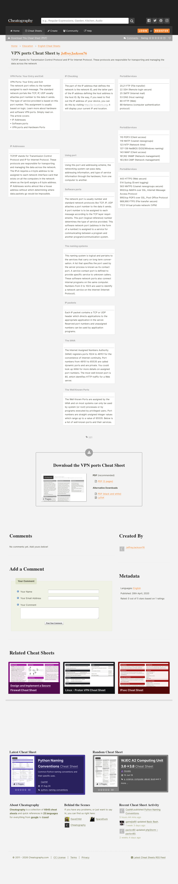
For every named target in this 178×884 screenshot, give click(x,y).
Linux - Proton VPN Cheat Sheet (85, 690)
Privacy (85, 857)
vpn (90, 437)
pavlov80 (130, 829)
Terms (73, 857)
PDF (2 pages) (105, 481)
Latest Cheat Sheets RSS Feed (149, 857)
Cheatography (17, 809)
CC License (59, 857)
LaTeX (101, 497)
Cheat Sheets (34, 30)
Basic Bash (152, 821)
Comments (132, 38)
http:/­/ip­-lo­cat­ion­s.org (96, 104)
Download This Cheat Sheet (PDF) (29, 38)
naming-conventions (58, 790)
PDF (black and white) (109, 493)
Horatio (127, 771)
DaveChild (76, 819)
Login (143, 30)
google (35, 817)
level (153, 779)
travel (45, 817)
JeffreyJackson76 (135, 547)
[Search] (132, 21)
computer (138, 779)
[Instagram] (167, 21)
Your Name (26, 591)
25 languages (50, 813)
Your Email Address (30, 598)
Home (16, 30)
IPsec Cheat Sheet (131, 690)
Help (89, 30)
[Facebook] (149, 21)
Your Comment (28, 604)
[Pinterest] (161, 21)
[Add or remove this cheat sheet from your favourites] (170, 38)
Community (71, 30)
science (129, 779)
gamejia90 (131, 821)
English (137, 588)
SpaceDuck (102, 819)
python (44, 790)
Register (161, 30)
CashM (44, 782)
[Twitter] (155, 21)
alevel (147, 779)
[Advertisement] (89, 7)
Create (53, 30)
